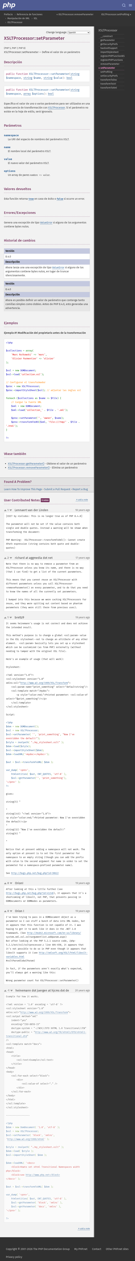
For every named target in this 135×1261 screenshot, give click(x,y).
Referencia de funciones (29, 14)
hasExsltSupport (108, 48)
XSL (35, 18)
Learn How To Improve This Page (23, 489)
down (10, 510)
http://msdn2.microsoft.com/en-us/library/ (54, 933)
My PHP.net (80, 1249)
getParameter (107, 40)
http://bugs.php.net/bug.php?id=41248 (29, 893)
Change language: (56, 32)
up (6, 510)
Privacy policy (14, 1257)
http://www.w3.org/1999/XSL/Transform (44, 683)
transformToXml (108, 87)
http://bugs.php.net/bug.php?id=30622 (35, 873)
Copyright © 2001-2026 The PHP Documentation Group (38, 1249)
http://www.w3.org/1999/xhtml (25, 1139)
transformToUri (108, 83)
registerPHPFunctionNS (112, 56)
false (60, 199)
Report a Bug (80, 489)
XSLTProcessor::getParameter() (26, 463)
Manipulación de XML (18, 18)
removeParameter (109, 64)
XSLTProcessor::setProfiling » (116, 14)
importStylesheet (109, 52)
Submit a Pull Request (57, 489)
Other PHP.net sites (117, 1249)
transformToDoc (108, 79)
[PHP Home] (9, 5)
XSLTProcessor (14, 22)
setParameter (107, 68)
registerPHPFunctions (111, 60)
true (31, 199)
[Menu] (130, 5)
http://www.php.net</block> (43, 1174)
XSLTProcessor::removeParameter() (29, 467)
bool (69, 77)
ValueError (46, 222)
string (74, 73)
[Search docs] (124, 5)
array (27, 93)
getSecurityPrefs (109, 44)
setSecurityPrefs (109, 75)
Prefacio (8, 14)
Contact (96, 1249)
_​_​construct (106, 36)
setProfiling (106, 72)
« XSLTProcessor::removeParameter (74, 14)
